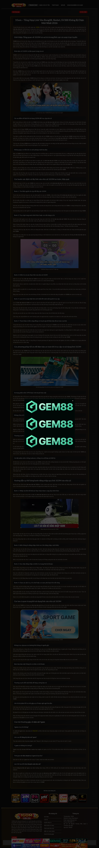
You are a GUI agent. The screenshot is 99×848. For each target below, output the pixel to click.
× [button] (72, 401)
